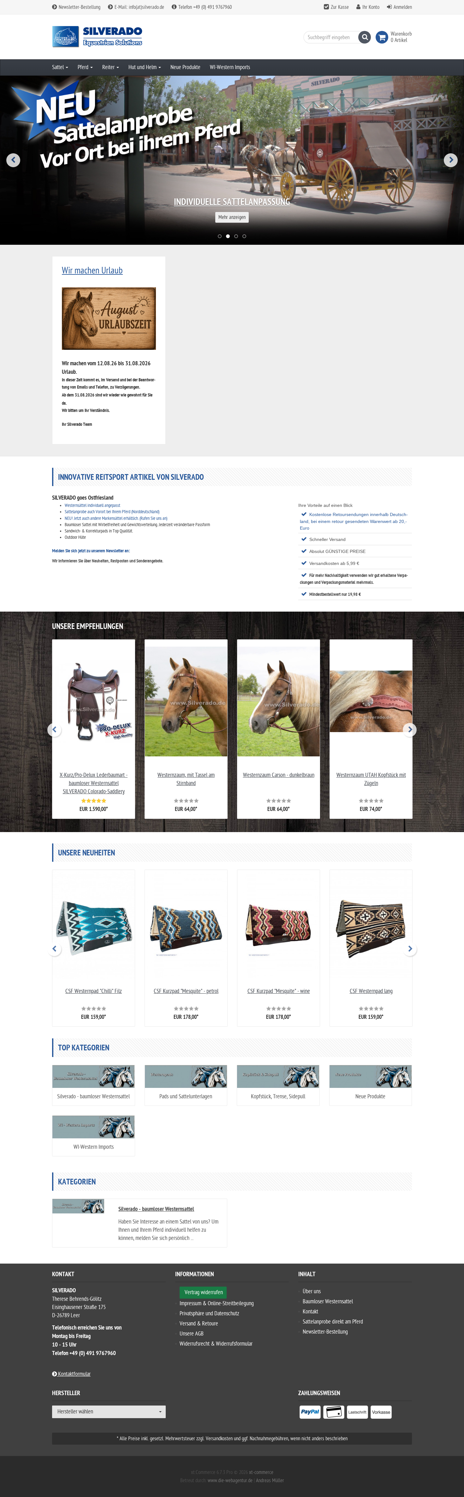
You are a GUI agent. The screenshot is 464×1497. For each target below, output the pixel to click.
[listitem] (310, 1413)
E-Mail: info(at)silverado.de (138, 7)
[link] (383, 37)
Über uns (312, 1291)
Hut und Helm (143, 67)
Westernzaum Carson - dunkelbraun (278, 775)
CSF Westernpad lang (371, 991)
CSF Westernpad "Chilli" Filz (93, 991)
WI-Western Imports (230, 67)
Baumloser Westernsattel (328, 1301)
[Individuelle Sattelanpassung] (232, 160)
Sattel (58, 67)
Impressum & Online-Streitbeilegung (217, 1303)
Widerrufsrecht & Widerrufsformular (216, 1344)
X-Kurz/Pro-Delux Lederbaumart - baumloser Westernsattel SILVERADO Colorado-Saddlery (94, 783)
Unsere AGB (192, 1333)
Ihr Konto (370, 7)
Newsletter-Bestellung (78, 7)
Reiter (109, 67)
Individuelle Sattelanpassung (232, 202)
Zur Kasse (340, 7)
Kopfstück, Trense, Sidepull (278, 1096)
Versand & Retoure (199, 1323)
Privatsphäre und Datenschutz (209, 1313)
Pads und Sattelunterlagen (185, 1096)
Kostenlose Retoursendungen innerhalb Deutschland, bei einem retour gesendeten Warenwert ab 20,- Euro (354, 521)
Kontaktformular (74, 1374)
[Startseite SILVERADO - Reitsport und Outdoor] (109, 37)
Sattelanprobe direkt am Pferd (333, 1321)
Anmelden (403, 7)
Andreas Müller (270, 1480)
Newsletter (114, 551)
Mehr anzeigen (232, 217)
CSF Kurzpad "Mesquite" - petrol (186, 991)
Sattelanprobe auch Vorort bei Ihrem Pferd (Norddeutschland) (112, 511)
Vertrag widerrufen (204, 1292)
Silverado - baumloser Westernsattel (93, 1096)
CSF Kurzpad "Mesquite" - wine (278, 991)
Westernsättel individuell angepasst (92, 505)
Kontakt (310, 1311)
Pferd (84, 67)
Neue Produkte (185, 67)
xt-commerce (261, 1472)
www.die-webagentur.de (230, 1480)
